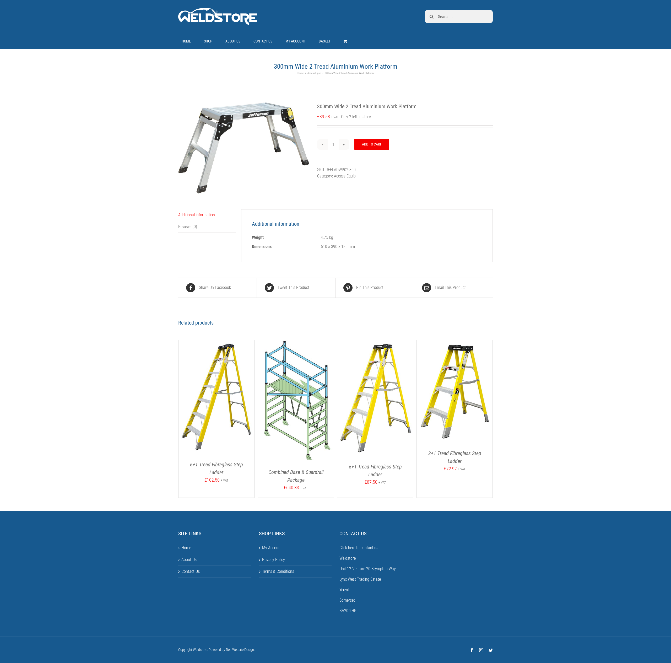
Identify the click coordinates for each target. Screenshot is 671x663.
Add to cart (371, 144)
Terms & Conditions (278, 571)
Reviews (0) (187, 226)
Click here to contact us (358, 547)
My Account (272, 547)
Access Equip (345, 176)
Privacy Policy (273, 559)
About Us (189, 559)
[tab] (207, 215)
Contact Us (190, 571)
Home (186, 547)
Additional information (196, 214)
